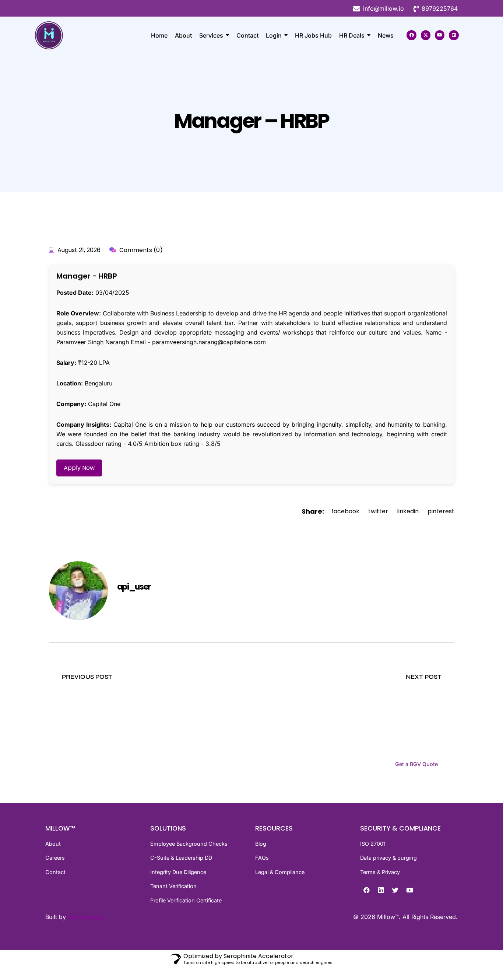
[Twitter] (395, 890)
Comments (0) (140, 250)
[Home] (63, 35)
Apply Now (79, 468)
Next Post (424, 676)
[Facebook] (411, 35)
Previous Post (86, 676)
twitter (378, 511)
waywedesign (87, 916)
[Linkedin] (453, 35)
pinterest (441, 511)
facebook (345, 511)
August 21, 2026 (78, 250)
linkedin (408, 511)
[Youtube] (439, 35)
